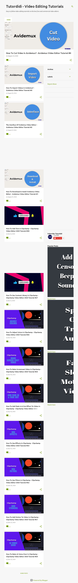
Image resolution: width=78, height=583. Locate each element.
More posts (24, 573)
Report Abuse (52, 84)
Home (8, 20)
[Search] (72, 6)
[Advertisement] (23, 153)
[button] (70, 60)
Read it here (51, 299)
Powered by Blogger (40, 580)
